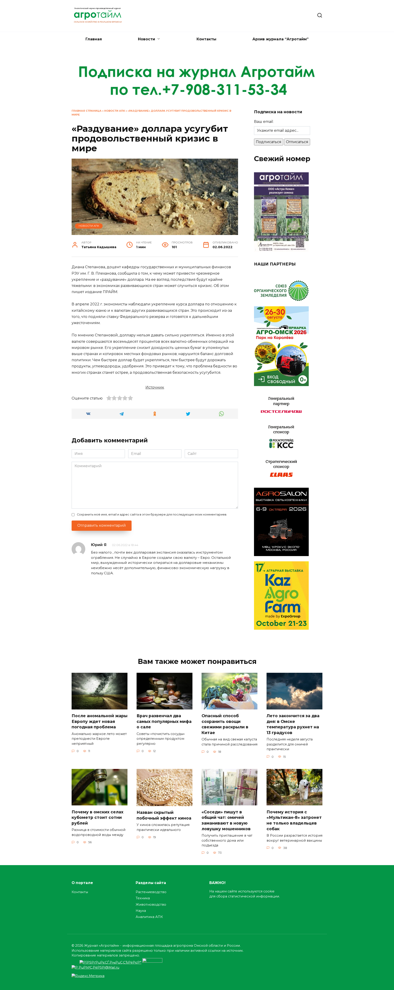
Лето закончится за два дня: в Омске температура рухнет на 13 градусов (293, 724)
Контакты (206, 39)
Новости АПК (114, 110)
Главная (94, 39)
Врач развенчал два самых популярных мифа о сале (164, 721)
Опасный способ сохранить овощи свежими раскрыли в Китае (225, 724)
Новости (146, 39)
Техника (143, 898)
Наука (141, 911)
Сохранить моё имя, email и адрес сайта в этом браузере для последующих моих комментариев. (152, 514)
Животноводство (151, 904)
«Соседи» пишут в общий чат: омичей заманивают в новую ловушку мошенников (226, 820)
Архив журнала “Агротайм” (280, 39)
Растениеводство (151, 892)
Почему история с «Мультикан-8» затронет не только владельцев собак (294, 820)
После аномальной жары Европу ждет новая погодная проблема (99, 721)
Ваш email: (264, 121)
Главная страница (86, 110)
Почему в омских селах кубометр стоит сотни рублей (97, 817)
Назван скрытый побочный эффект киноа (164, 815)
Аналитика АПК (149, 917)
